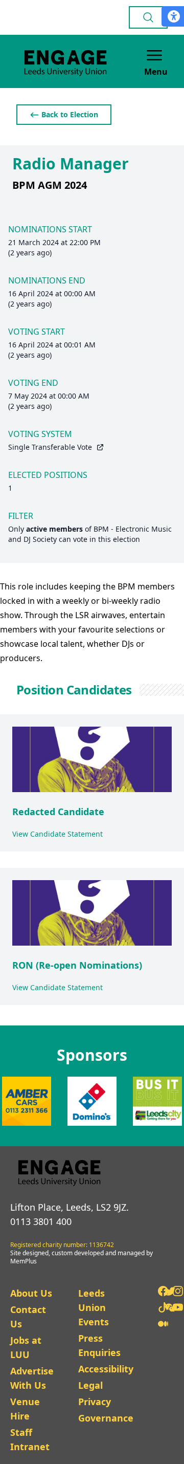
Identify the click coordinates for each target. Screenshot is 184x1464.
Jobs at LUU (25, 1347)
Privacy (94, 1401)
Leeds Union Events (93, 1307)
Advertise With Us (32, 1378)
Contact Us (28, 1316)
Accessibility (105, 1369)
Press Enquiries (99, 1345)
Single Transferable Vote (50, 447)
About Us (31, 1293)
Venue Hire (25, 1408)
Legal (90, 1385)
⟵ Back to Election (64, 114)
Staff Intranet (30, 1439)
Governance (105, 1418)
